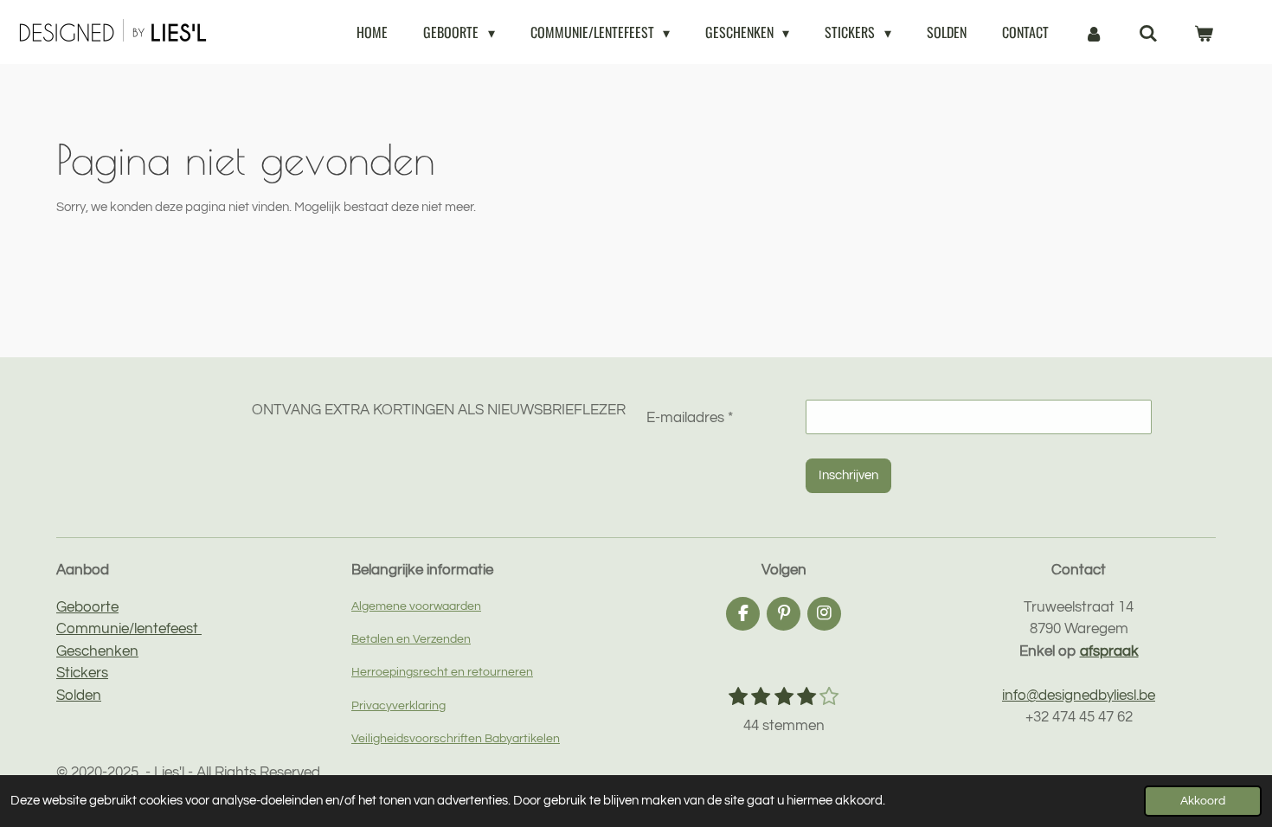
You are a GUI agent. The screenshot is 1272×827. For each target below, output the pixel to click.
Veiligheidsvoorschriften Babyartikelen (455, 738)
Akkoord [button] (1202, 801)
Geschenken (97, 651)
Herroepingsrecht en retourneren (442, 671)
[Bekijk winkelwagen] (1203, 32)
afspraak (1109, 651)
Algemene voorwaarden (416, 605)
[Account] (1094, 32)
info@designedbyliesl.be (1078, 695)
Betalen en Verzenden (411, 638)
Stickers (82, 673)
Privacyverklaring (398, 705)
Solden (78, 695)
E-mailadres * (689, 418)
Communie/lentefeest (129, 629)
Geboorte (87, 607)
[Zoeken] (1148, 32)
